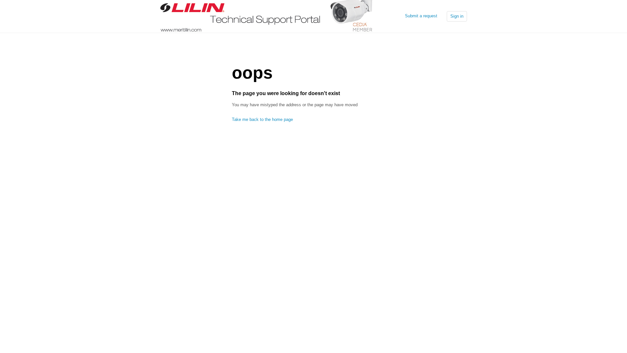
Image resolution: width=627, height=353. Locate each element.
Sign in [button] (456, 16)
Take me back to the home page (262, 119)
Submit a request (421, 15)
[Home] (266, 15)
